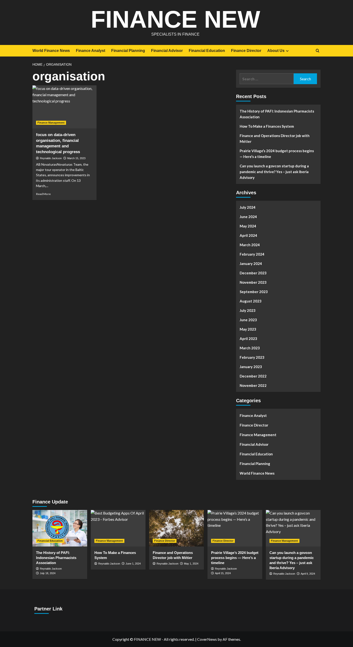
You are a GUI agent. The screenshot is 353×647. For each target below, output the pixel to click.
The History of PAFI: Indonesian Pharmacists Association (277, 114)
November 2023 (253, 282)
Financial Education (207, 51)
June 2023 (248, 320)
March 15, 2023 (76, 158)
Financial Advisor (167, 51)
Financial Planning (128, 51)
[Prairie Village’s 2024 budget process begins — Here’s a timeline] (234, 528)
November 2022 (253, 385)
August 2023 (251, 301)
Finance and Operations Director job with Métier (275, 138)
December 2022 (253, 376)
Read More (43, 194)
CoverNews (207, 639)
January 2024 (251, 263)
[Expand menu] (287, 51)
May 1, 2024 (191, 563)
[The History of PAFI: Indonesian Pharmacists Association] (59, 528)
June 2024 (248, 216)
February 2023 (252, 357)
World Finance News (51, 51)
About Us (276, 51)
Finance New (175, 19)
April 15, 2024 (223, 573)
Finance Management (51, 122)
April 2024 (248, 235)
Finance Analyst (90, 51)
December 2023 (253, 273)
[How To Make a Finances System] (118, 528)
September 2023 (254, 291)
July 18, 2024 (47, 573)
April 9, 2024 (308, 573)
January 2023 (251, 366)
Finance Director (246, 51)
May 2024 (248, 226)
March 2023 (250, 348)
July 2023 (248, 310)
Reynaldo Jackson (51, 158)
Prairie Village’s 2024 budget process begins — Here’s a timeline (277, 154)
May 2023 (248, 329)
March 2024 (250, 245)
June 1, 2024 (133, 563)
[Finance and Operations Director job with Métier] (176, 528)
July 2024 (248, 207)
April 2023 (248, 338)
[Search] (318, 51)
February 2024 (252, 254)
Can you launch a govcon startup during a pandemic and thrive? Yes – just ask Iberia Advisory (274, 172)
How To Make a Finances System (267, 126)
